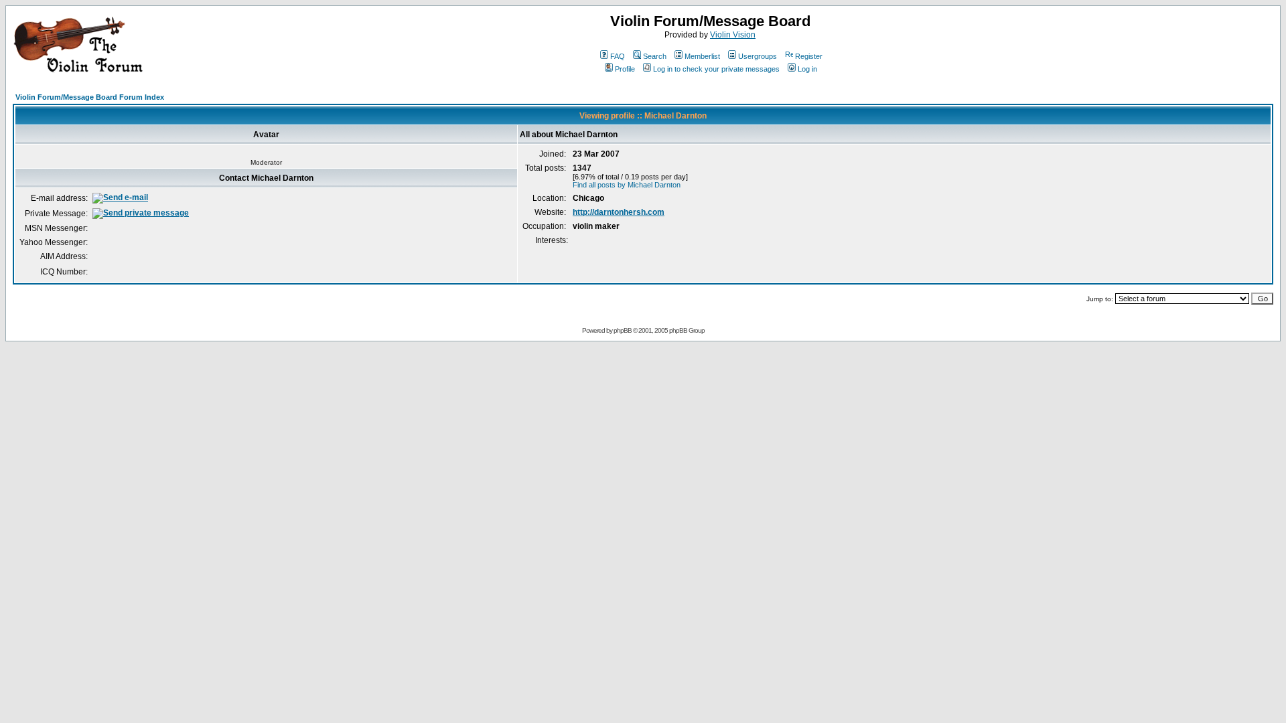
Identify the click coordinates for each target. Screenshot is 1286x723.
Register (809, 56)
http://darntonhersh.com (618, 212)
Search (654, 56)
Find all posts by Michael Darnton (627, 185)
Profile (625, 69)
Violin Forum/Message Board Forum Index (89, 97)
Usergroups (757, 56)
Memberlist (702, 56)
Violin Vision (733, 34)
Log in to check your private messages (716, 69)
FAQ (617, 56)
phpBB (623, 330)
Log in (807, 69)
